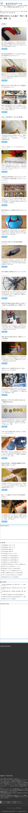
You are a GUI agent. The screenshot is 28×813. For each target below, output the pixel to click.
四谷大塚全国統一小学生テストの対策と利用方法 (10, 568)
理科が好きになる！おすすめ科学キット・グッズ (10, 566)
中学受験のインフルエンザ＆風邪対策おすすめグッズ (11, 570)
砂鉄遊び (3, 24)
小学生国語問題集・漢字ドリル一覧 (8, 547)
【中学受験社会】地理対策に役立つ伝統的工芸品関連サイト (13, 594)
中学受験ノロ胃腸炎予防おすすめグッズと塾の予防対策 (12, 572)
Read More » (4, 48)
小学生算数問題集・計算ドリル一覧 (8, 545)
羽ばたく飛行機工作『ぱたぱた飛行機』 (12, 117)
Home (2, 11)
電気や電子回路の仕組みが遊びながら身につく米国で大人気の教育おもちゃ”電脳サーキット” (13, 305)
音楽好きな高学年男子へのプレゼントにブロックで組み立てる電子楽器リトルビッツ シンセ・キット (13, 178)
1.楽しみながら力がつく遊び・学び (11, 11)
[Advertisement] (14, 533)
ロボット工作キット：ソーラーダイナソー (13, 147)
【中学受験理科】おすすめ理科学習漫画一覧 (9, 560)
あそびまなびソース (14, 3)
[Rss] (14, 809)
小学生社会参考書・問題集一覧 (7, 551)
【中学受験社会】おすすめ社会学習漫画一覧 (9, 562)
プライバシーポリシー (11, 808)
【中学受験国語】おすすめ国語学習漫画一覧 (9, 555)
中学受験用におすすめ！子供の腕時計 (8, 598)
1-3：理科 (21, 11)
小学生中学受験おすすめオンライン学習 (9, 553)
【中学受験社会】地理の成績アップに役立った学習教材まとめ (13, 564)
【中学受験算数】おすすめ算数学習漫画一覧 (9, 557)
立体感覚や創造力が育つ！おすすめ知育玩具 (9, 577)
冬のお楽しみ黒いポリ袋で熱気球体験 (11, 242)
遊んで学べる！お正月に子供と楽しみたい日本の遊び (11, 574)
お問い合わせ (18, 808)
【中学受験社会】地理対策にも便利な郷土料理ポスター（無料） (13, 596)
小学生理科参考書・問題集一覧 (7, 549)
